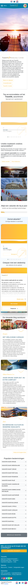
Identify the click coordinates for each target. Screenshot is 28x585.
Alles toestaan (14, 303)
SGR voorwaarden (5, 573)
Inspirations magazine (6, 561)
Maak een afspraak (8, 80)
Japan (4, 422)
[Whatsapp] (9, 578)
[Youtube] (11, 578)
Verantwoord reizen (6, 574)
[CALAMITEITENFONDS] (20, 583)
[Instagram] (4, 578)
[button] (8, 137)
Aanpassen (13, 308)
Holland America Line (8, 374)
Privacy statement (16, 574)
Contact (10, 567)
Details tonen (20, 299)
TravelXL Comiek (7, 86)
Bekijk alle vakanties (14, 535)
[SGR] (17, 583)
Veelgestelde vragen (19, 567)
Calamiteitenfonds (16, 573)
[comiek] (13, 57)
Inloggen (6, 583)
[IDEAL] (26, 583)
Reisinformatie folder (6, 560)
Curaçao (5, 334)
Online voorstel (6, 161)
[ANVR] (22, 583)
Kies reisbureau (16, 161)
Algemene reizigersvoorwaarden (9, 558)
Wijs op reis (4, 567)
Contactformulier (7, 83)
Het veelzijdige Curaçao (13, 337)
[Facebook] (2, 578)
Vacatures (15, 560)
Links (14, 561)
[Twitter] (6, 578)
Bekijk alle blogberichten (20, 452)
